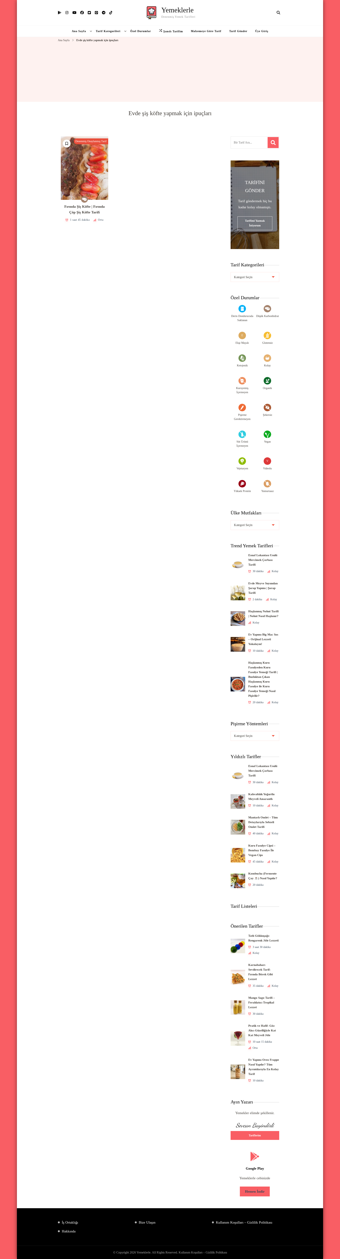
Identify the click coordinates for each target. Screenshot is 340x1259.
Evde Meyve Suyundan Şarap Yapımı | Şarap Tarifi (263, 588)
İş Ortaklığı (70, 1222)
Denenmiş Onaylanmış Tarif (91, 141)
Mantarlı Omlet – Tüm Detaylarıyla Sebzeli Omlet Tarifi (263, 822)
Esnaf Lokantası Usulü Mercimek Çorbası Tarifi (262, 560)
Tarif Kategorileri (108, 31)
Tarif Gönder (238, 31)
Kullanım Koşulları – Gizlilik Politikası (244, 1222)
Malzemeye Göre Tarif (206, 31)
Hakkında (69, 1231)
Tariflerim (255, 1135)
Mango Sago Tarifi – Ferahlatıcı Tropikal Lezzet (261, 1002)
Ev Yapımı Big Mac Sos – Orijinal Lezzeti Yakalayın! (263, 639)
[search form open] (278, 13)
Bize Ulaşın (147, 1222)
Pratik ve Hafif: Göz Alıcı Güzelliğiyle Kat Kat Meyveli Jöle (262, 1030)
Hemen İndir (255, 1191)
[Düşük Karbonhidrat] (84, 199)
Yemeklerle (177, 10)
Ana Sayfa (79, 31)
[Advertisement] (170, 72)
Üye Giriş (261, 31)
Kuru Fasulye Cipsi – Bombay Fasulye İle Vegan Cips (261, 850)
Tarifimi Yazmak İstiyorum (255, 223)
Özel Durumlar (140, 31)
